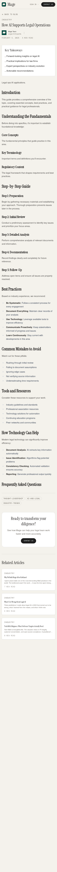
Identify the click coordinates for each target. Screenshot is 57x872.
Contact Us (48, 4)
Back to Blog (11, 14)
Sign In (33, 4)
